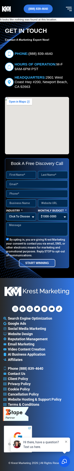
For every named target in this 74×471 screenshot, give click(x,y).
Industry (13, 210)
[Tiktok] (59, 309)
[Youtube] (52, 309)
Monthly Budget (51, 210)
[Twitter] (37, 309)
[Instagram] (15, 309)
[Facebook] (22, 309)
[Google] (30, 309)
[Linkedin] (44, 309)
